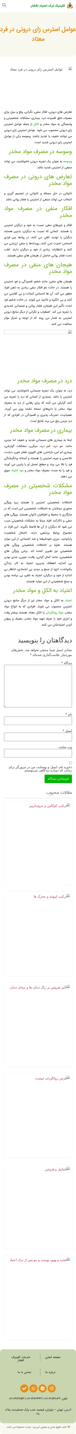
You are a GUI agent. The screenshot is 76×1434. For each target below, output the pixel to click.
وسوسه (67, 161)
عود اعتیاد (17, 470)
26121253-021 (16, 1398)
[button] (16, 5)
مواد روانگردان (55, 612)
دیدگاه (66, 662)
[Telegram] (43, 1388)
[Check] (24, 1388)
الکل (36, 124)
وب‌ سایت (65, 746)
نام (68, 714)
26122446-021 (34, 1398)
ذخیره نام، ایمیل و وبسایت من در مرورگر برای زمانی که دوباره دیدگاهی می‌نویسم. (40, 768)
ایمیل (67, 730)
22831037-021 (52, 1398)
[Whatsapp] (33, 1388)
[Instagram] (52, 1388)
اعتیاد (68, 600)
